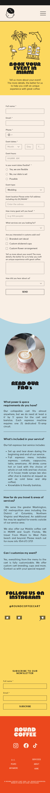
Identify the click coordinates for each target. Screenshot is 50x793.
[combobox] (14, 146)
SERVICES (36, 722)
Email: (9, 118)
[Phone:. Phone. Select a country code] (10, 134)
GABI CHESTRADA (32, 744)
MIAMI (13, 726)
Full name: (11, 106)
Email (6, 655)
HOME (36, 731)
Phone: (9, 130)
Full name (8, 643)
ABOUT (36, 726)
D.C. (13, 722)
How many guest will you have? (20, 211)
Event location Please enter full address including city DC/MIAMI (23, 198)
